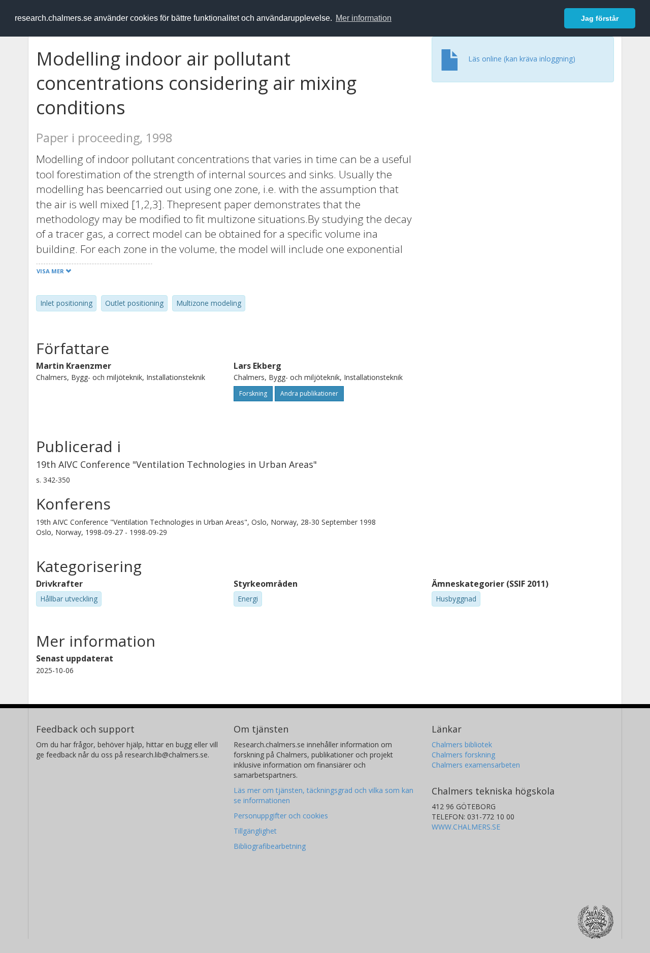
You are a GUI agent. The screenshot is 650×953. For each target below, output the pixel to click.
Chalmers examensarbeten (476, 765)
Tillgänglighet (255, 831)
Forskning (253, 393)
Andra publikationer (309, 393)
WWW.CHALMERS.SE (466, 827)
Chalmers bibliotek (462, 744)
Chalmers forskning (463, 754)
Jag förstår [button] (600, 18)
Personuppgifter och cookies (281, 815)
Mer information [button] (364, 18)
